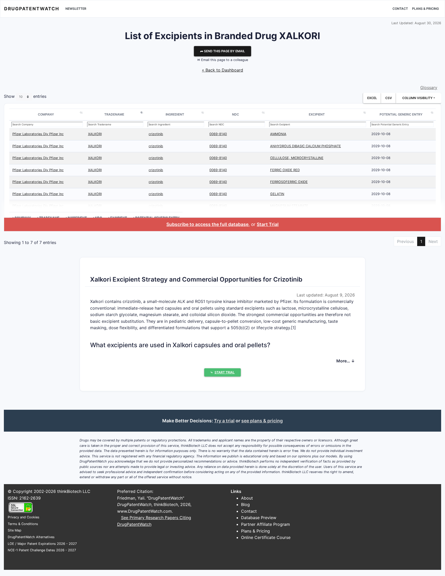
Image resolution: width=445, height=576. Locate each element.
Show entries (25, 96)
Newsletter (75, 9)
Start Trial (268, 224)
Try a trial (224, 420)
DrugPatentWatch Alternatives (31, 537)
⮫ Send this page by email (222, 51)
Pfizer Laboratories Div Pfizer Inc (38, 134)
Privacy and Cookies (23, 517)
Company (46, 114)
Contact (400, 9)
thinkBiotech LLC (73, 491)
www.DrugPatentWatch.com (144, 511)
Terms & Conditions (23, 524)
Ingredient (175, 114)
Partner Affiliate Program (265, 524)
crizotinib (156, 134)
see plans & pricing (262, 420)
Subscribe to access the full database (207, 224)
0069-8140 (218, 134)
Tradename (114, 114)
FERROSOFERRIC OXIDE (289, 182)
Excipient (317, 114)
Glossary (428, 87)
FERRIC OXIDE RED (285, 170)
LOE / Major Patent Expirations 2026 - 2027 (42, 544)
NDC (235, 114)
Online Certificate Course (265, 537)
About (247, 498)
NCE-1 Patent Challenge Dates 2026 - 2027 (42, 550)
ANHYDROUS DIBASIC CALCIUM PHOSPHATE (305, 146)
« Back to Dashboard (222, 70)
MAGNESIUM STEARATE (289, 206)
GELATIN (277, 194)
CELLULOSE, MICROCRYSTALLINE (296, 158)
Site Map (14, 530)
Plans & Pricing (425, 9)
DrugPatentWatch (31, 8)
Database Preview (258, 517)
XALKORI (95, 134)
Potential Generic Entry (401, 114)
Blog (245, 504)
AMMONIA (278, 134)
